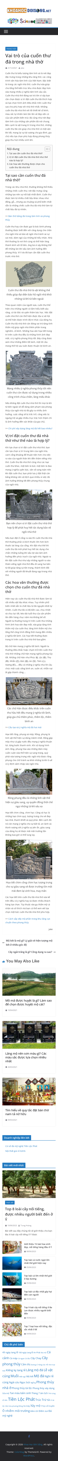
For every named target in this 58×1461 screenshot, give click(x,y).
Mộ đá (39, 1376)
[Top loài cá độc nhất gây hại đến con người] (12, 1295)
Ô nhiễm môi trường (16, 1411)
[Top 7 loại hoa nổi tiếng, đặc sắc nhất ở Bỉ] (12, 1330)
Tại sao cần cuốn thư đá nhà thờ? (26, 153)
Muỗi (15, 1376)
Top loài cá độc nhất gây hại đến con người (38, 1293)
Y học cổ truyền (48, 1406)
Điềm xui (43, 1410)
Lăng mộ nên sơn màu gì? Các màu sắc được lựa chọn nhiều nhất (26, 1057)
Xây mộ (35, 1406)
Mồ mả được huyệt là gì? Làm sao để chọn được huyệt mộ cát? (28, 1002)
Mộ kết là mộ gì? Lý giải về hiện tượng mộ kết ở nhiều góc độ (29, 943)
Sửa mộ (5, 1393)
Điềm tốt (34, 1411)
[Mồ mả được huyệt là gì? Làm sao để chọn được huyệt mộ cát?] (29, 970)
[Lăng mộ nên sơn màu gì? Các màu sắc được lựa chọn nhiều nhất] (29, 1023)
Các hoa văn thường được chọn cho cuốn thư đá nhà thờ (27, 166)
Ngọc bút (25, 1382)
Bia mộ (43, 1353)
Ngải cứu (14, 1382)
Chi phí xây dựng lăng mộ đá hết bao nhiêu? (30, 428)
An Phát (36, 1352)
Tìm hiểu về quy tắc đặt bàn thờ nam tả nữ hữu (27, 1112)
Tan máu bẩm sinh (20, 1393)
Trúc (38, 1400)
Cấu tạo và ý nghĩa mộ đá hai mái (24, 727)
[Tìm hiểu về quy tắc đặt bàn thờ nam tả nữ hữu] (29, 1079)
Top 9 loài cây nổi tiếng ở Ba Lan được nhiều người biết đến (38, 1310)
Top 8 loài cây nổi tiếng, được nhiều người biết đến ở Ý (29, 1214)
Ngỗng (33, 1383)
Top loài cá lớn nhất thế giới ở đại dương (38, 1277)
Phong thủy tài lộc (22, 1388)
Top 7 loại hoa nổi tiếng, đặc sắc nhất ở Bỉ (38, 1328)
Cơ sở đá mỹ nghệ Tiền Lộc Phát (21, 1146)
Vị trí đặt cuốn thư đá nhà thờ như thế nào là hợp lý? (28, 159)
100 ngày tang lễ (26, 1352)
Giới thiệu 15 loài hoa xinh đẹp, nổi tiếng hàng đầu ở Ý (38, 1246)
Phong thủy (11, 49)
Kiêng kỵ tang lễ (16, 1370)
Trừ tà (46, 1400)
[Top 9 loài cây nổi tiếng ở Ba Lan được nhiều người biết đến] (12, 1312)
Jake (22, 68)
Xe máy (26, 1406)
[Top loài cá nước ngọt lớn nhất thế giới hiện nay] (12, 1264)
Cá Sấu (27, 1358)
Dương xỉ (34, 1365)
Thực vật (9, 1203)
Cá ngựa (21, 1358)
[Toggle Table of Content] (46, 149)
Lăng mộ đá (34, 1370)
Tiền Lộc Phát (21, 1399)
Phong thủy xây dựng (43, 1388)
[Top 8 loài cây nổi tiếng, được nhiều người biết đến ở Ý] (29, 1184)
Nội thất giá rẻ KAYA (15, 1151)
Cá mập (13, 1358)
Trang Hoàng (26, 1225)
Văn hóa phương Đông (14, 1406)
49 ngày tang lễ (10, 1352)
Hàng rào (41, 1365)
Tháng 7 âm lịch (40, 1393)
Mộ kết (29, 1376)
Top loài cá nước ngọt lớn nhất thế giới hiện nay (37, 1261)
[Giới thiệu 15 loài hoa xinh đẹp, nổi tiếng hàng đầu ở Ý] (12, 1248)
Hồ (47, 1365)
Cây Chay (36, 1358)
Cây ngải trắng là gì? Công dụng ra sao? (30, 952)
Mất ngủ (22, 1377)
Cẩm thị (25, 1364)
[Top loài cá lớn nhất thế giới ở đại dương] (12, 1279)
